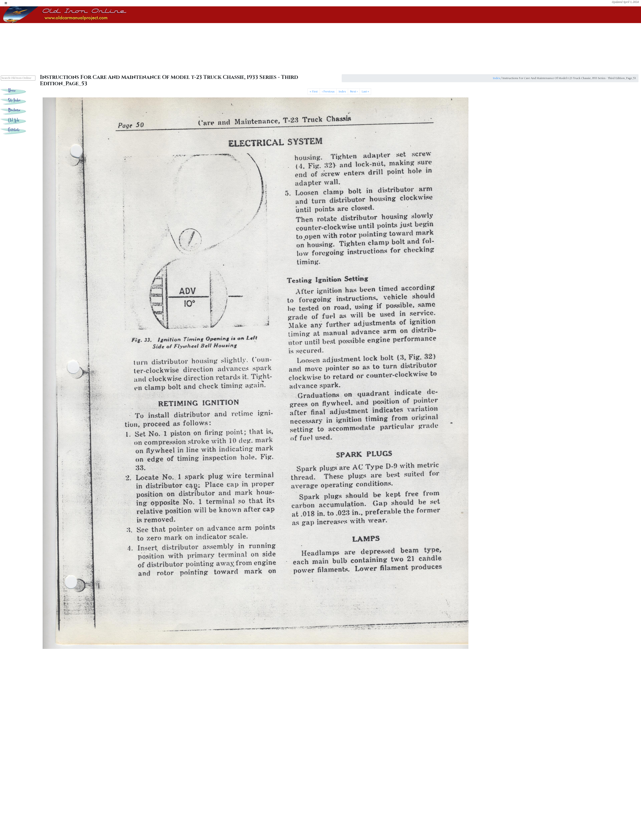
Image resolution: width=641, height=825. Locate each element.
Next (354, 91)
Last (365, 91)
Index (496, 78)
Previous (328, 91)
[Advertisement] (320, 48)
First (314, 91)
